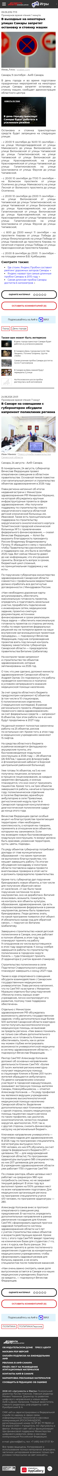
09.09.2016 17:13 (9, 12)
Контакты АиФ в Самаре (17, 1373)
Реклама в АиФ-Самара (17, 1362)
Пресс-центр (43, 1347)
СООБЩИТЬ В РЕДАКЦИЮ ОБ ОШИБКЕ (24, 1382)
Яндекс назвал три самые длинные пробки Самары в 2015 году (27, 275)
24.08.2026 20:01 (9, 397)
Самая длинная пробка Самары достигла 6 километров (25, 281)
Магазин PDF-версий (15, 1351)
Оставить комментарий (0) (29, 305)
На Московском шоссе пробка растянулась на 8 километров (28, 380)
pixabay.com (23, 69)
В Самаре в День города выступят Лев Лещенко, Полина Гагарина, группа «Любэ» (32, 353)
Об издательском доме (17, 1347)
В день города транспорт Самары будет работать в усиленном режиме (32, 342)
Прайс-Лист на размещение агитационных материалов (20, 1368)
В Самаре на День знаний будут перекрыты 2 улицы (29, 371)
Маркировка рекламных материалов (26, 1378)
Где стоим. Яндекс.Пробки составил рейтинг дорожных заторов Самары (28, 269)
